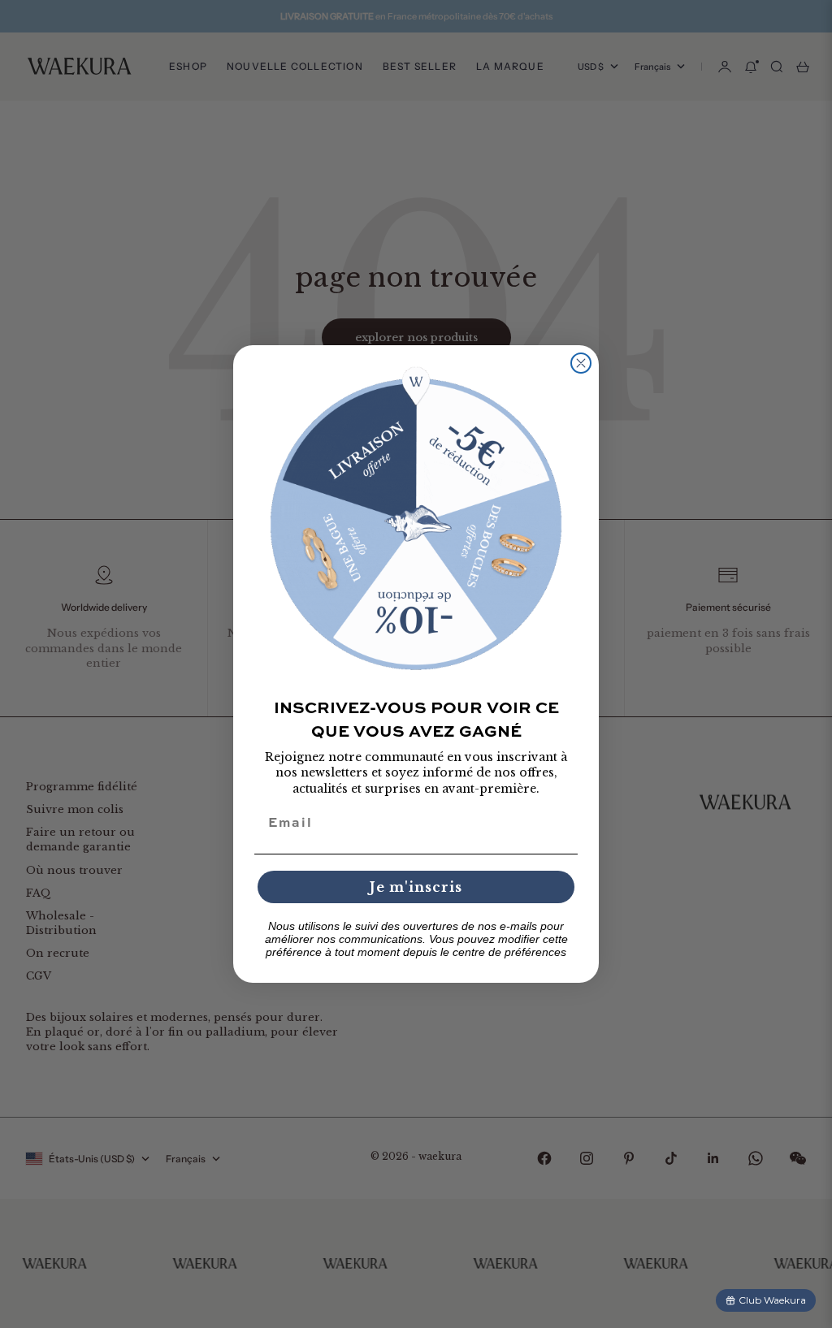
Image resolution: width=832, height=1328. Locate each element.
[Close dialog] (581, 363)
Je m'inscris (416, 887)
